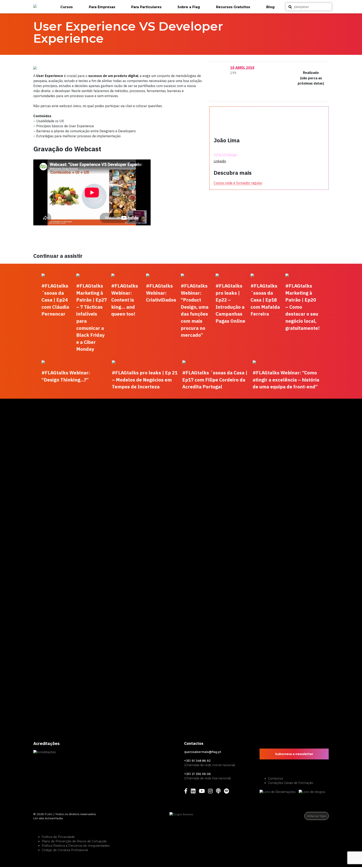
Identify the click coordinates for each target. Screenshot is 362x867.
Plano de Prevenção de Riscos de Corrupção (74, 841)
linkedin (220, 161)
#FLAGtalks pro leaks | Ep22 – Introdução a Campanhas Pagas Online (230, 303)
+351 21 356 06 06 (197, 774)
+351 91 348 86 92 (197, 761)
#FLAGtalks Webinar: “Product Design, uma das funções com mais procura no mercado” (194, 310)
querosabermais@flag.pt (202, 752)
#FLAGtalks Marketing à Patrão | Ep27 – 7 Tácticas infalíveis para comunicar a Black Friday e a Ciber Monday (91, 317)
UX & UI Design (225, 155)
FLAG (49, 814)
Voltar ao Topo (316, 816)
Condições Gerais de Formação (290, 783)
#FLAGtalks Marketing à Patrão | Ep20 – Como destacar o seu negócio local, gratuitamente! (302, 307)
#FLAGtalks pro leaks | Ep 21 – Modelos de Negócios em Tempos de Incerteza (144, 380)
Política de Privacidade (58, 837)
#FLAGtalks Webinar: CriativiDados (161, 293)
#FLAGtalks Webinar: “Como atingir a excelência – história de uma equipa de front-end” (286, 380)
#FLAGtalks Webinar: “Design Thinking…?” (65, 376)
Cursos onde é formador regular (238, 183)
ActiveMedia (54, 818)
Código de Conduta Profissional (65, 850)
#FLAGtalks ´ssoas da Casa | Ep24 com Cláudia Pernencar (55, 300)
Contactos (275, 778)
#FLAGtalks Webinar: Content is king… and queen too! (124, 300)
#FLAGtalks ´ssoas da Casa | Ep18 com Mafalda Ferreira (265, 300)
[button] (72, 7)
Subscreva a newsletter (294, 754)
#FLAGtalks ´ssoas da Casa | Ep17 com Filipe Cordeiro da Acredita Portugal (214, 380)
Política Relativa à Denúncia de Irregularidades (76, 846)
